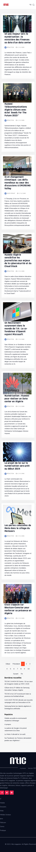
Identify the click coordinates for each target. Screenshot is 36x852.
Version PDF (32, 768)
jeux (1, 818)
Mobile (2, 803)
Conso (2, 826)
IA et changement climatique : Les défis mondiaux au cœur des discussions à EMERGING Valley (17, 182)
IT (0, 799)
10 (29, 669)
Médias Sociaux (5, 815)
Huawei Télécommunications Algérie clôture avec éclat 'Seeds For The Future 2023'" (15, 109)
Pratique (3, 830)
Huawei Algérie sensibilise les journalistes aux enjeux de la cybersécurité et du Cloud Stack (18, 260)
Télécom (3, 822)
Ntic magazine (16, 844)
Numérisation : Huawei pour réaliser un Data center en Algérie (16, 398)
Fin (22, 674)
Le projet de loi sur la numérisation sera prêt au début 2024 (17, 465)
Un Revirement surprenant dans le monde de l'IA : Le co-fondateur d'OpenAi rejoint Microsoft (15, 328)
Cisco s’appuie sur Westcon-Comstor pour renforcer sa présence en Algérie (17, 609)
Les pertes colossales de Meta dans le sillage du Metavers (17, 528)
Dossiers (3, 807)
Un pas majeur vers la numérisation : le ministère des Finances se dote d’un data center (17, 38)
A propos (23, 768)
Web (2, 811)
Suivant (15, 674)
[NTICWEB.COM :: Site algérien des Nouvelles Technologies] (6, 4)
